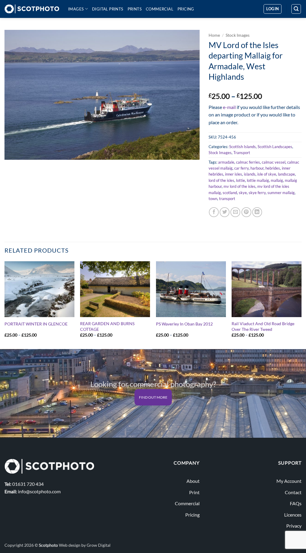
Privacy (294, 526)
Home (214, 35)
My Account (289, 481)
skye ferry (257, 192)
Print (194, 492)
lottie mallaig (258, 180)
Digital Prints (107, 9)
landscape (286, 174)
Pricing (186, 9)
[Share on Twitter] (225, 212)
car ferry (241, 168)
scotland (230, 192)
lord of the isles (221, 180)
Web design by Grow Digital (85, 545)
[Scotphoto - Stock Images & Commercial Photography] (31, 8)
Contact (293, 492)
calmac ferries (248, 162)
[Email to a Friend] (235, 212)
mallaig (277, 180)
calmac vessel (273, 162)
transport (227, 198)
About (193, 481)
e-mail (229, 107)
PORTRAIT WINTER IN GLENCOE (36, 323)
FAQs (296, 503)
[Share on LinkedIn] (257, 212)
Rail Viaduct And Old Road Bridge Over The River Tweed (263, 326)
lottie (240, 180)
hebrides (272, 168)
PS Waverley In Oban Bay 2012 (184, 323)
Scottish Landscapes (275, 146)
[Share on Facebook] (214, 212)
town (213, 198)
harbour (257, 168)
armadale (226, 162)
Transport (241, 152)
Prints (135, 9)
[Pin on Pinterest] (246, 212)
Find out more (153, 397)
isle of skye (266, 174)
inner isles (233, 174)
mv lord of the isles (239, 186)
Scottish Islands (242, 146)
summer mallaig (281, 192)
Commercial (159, 9)
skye (243, 192)
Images (76, 9)
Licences (293, 514)
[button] (272, 9)
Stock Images (238, 35)
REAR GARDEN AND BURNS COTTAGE (107, 326)
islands (249, 174)
